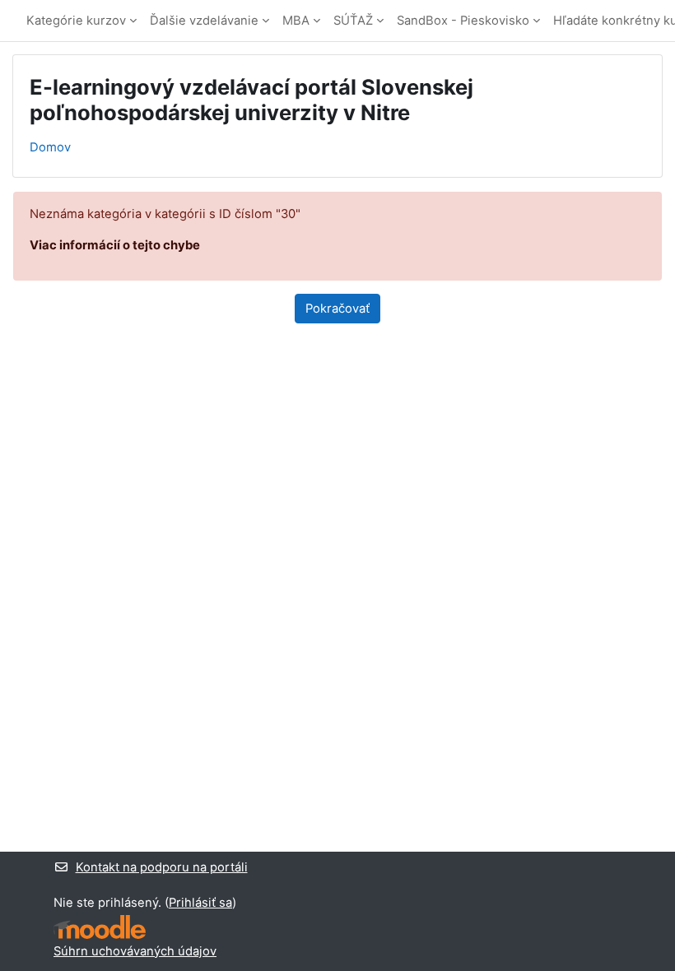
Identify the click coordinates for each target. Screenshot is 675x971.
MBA (296, 20)
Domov (50, 147)
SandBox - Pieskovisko (463, 20)
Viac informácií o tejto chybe (115, 245)
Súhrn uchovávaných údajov (135, 951)
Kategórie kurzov (76, 20)
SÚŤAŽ (353, 20)
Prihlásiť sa (200, 902)
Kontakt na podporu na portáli (162, 867)
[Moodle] (100, 927)
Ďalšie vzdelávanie (204, 20)
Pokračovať (337, 308)
